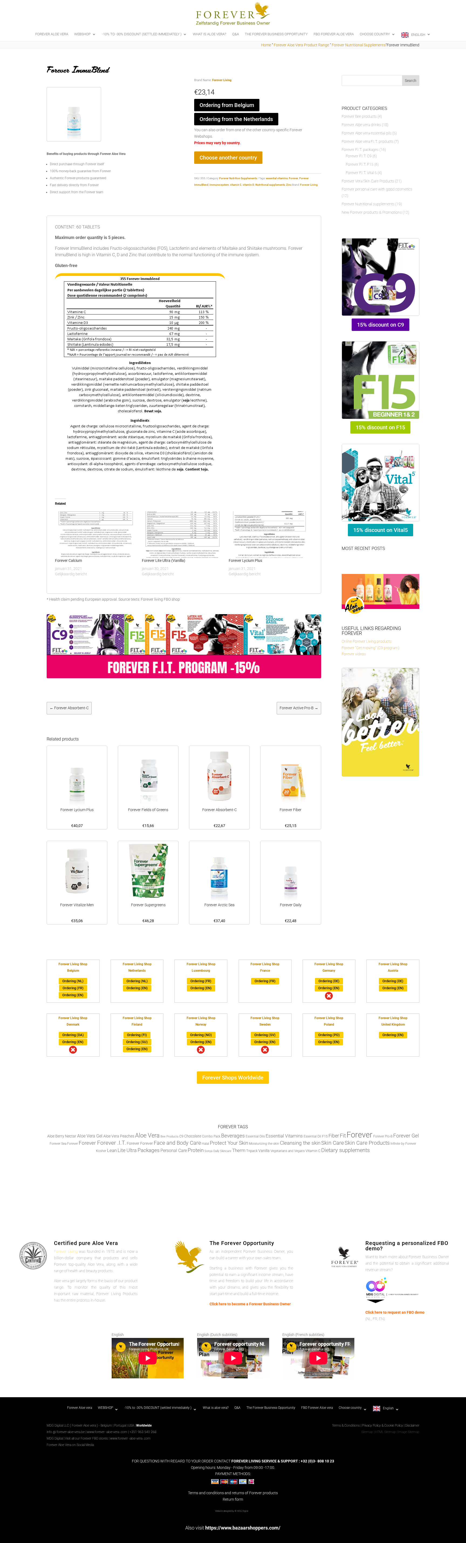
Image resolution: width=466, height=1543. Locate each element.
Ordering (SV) (265, 1035)
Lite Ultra (127, 1150)
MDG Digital (55, 1438)
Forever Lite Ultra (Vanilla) (163, 560)
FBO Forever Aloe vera (334, 34)
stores (103, 1438)
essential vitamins (277, 178)
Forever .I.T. (111, 1143)
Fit (343, 1135)
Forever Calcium (68, 560)
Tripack (252, 1151)
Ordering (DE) (329, 981)
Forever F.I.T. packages (360, 149)
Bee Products (169, 1136)
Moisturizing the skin (264, 1144)
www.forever (96, 1432)
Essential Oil (312, 1136)
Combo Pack (211, 1136)
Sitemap (367, 1432)
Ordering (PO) (329, 1035)
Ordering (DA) (73, 1035)
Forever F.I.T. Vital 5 (361, 173)
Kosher (101, 1151)
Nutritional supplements (270, 184)
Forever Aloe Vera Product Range (301, 45)
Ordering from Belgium (227, 105)
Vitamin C (313, 1151)
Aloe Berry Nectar (61, 1136)
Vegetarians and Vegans (287, 1151)
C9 (181, 1136)
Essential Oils (255, 1136)
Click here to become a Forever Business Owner (250, 1304)
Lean (112, 1150)
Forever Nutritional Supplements (359, 45)
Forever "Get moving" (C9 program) (370, 648)
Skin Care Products (367, 1143)
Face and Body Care (177, 1143)
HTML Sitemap (385, 1432)
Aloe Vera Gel (89, 1136)
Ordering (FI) (137, 1035)
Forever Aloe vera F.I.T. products (367, 141)
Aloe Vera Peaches (118, 1136)
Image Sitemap (408, 1432)
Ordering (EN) (73, 995)
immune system (219, 184)
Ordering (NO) (201, 1035)
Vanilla (264, 1150)
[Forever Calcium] (95, 534)
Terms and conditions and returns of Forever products (233, 1493)
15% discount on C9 (380, 324)
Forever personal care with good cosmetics (377, 189)
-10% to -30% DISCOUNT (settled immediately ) (141, 34)
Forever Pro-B (382, 1136)
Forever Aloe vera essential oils (367, 133)
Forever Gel (406, 1136)
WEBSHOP (82, 34)
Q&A (235, 34)
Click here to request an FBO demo (394, 1312)
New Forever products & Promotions (372, 212)
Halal (205, 1144)
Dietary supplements (345, 1150)
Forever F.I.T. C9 (359, 156)
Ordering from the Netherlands (236, 119)
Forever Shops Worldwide (232, 1077)
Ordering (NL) (73, 981)
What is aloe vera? (209, 34)
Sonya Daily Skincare (217, 1151)
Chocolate (192, 1136)
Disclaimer (412, 1425)
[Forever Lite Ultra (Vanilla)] (182, 534)
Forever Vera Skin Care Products (368, 181)
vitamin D (248, 184)
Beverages (233, 1136)
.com (123, 1432)
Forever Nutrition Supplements (238, 178)
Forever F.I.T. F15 (360, 164)
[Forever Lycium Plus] (269, 534)
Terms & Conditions (346, 1425)
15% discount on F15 (380, 427)
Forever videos (354, 654)
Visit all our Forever (78, 1438)
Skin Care (332, 1143)
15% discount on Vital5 (380, 530)
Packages (149, 1150)
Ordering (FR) (73, 988)
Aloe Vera (147, 1135)
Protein (196, 1150)
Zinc (289, 184)
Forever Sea (58, 1144)
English (418, 35)
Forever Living (221, 80)
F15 (325, 1136)
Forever (293, 178)
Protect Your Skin (229, 1143)
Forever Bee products (359, 116)
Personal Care (173, 1150)
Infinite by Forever (403, 1144)
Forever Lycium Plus (245, 560)
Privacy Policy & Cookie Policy (383, 1425)
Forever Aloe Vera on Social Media (70, 1445)
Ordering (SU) (137, 1042)
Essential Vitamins (284, 1136)
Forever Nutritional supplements (368, 204)
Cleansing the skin (300, 1143)
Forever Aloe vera (51, 34)
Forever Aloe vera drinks (361, 125)
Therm (238, 1150)
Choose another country (228, 157)
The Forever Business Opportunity (276, 34)
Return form (233, 1499)
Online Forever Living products (367, 641)
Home (266, 45)
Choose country (375, 34)
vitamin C (236, 184)
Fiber (333, 1136)
